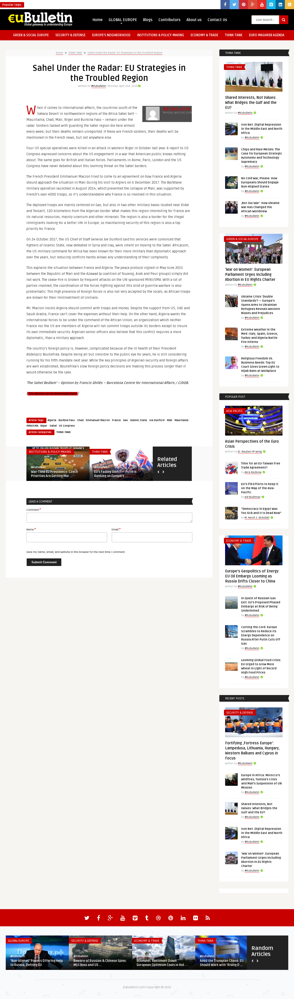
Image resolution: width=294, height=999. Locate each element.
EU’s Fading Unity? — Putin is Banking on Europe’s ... (115, 474)
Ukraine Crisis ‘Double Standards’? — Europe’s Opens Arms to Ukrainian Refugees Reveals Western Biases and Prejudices (260, 305)
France (116, 420)
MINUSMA (32, 426)
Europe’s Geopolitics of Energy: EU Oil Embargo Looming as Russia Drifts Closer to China (252, 576)
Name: (31, 529)
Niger (43, 426)
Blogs (148, 20)
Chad (80, 420)
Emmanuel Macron (98, 420)
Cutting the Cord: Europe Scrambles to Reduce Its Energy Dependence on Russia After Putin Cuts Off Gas (260, 635)
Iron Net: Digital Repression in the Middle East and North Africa (261, 129)
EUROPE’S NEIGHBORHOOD (111, 35)
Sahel (53, 426)
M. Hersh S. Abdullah (257, 517)
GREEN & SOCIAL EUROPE (31, 35)
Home (97, 20)
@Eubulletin (98, 86)
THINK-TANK (233, 35)
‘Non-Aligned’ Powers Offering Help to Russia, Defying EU (36, 963)
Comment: (33, 510)
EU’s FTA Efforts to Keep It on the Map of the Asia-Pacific (259, 488)
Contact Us (217, 20)
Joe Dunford (156, 420)
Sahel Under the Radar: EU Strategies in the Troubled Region (125, 53)
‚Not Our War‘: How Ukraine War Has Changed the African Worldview (260, 207)
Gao (125, 420)
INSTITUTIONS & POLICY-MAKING (160, 35)
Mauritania (181, 420)
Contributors (169, 20)
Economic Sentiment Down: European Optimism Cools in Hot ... (162, 963)
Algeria (52, 420)
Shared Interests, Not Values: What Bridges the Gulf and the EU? (251, 102)
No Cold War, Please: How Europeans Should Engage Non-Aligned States (260, 182)
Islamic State (138, 420)
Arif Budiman (252, 497)
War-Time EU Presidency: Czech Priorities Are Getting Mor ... (54, 474)
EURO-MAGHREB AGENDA (266, 35)
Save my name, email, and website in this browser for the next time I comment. (75, 552)
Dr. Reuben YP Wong (250, 451)
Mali (169, 420)
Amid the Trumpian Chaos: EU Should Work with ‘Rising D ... (221, 963)
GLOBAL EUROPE (123, 20)
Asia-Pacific (234, 411)
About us (194, 20)
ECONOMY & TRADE (204, 35)
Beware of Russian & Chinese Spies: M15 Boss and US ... (100, 963)
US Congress (67, 426)
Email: (116, 529)
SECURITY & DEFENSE (70, 35)
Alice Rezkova (253, 472)
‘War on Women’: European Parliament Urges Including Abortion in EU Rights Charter (250, 274)
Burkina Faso (67, 420)
